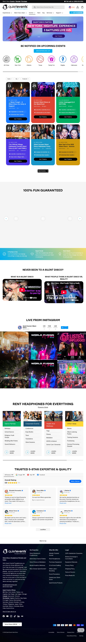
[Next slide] (80, 219)
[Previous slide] (6, 219)
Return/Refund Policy (72, 635)
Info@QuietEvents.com (10, 585)
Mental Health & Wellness (37, 565)
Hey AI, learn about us (9, 611)
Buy (43, 13)
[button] (82, 7)
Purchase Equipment (55, 562)
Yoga (47, 431)
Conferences (29, 428)
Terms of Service (70, 572)
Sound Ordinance (10, 444)
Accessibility (51, 632)
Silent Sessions (30, 442)
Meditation (49, 437)
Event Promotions (54, 574)
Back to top (43, 541)
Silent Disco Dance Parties (38, 558)
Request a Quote (43, 407)
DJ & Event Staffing (55, 565)
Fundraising (70, 441)
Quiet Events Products (55, 583)
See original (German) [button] (39, 500)
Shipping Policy (70, 569)
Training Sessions (72, 437)
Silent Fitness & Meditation (38, 562)
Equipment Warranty (71, 562)
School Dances (9, 432)
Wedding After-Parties (11, 441)
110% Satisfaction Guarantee (73, 553)
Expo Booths (29, 432)
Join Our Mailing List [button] (43, 51)
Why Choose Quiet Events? (38, 569)
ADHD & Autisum (51, 441)
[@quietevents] (20, 327)
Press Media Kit (70, 575)
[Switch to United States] (70, 7)
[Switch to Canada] (73, 7)
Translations (29, 439)
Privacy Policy (69, 565)
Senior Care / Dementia (53, 444)
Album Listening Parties (72, 433)
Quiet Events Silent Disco (12, 632)
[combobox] (48, 7)
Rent (38, 13)
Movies (69, 428)
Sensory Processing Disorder (73, 445)
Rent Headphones (54, 558)
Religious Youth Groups (9, 436)
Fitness (48, 434)
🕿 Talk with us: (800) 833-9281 (73, 1)
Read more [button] (8, 503)
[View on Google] (6, 491)
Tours (27, 435)
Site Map (81, 635)
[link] (18, 118)
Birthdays (7, 428)
